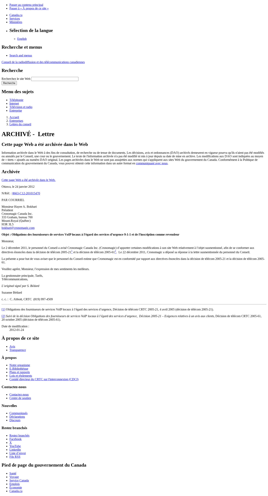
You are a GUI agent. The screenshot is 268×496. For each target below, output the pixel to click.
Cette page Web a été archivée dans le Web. (29, 180)
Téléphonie (16, 100)
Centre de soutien (20, 398)
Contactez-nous (19, 394)
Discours (14, 420)
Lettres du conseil (20, 124)
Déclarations (17, 416)
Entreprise (15, 110)
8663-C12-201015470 (26, 193)
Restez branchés (19, 435)
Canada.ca (15, 15)
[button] (20, 55)
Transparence (17, 350)
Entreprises (16, 120)
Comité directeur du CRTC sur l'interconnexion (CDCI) (43, 379)
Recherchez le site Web (16, 78)
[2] (3, 316)
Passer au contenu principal (26, 4)
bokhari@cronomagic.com (18, 227)
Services (14, 18)
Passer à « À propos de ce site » (29, 8)
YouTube (15, 446)
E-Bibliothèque (18, 368)
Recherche (9, 83)
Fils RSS (14, 456)
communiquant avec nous (152, 163)
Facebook (15, 439)
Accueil (14, 117)
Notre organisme (19, 365)
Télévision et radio (20, 107)
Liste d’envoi (17, 453)
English (22, 38)
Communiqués (18, 413)
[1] (3, 309)
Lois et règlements (20, 375)
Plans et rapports (19, 372)
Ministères (15, 22)
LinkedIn (15, 449)
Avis (12, 346)
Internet (14, 103)
